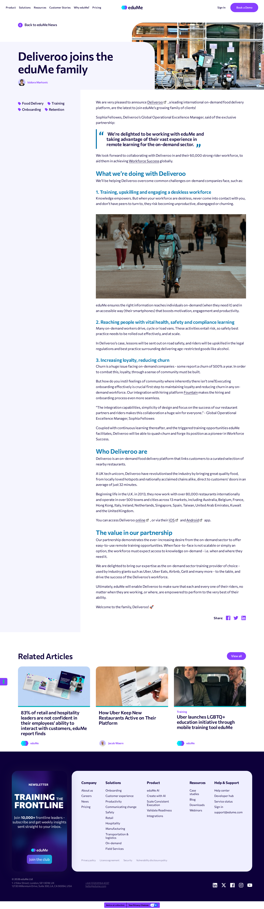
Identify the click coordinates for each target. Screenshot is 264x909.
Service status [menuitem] (223, 801)
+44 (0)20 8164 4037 (97, 882)
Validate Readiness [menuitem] (159, 810)
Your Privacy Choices (139, 905)
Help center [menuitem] (222, 790)
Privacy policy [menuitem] (88, 860)
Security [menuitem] (127, 860)
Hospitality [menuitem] (113, 823)
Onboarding (31, 109)
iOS (172, 520)
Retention (56, 109)
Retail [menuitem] (109, 817)
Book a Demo (244, 7)
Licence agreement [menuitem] (109, 860)
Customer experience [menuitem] (120, 795)
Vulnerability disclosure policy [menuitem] (151, 860)
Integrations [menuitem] (155, 816)
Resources (40, 7)
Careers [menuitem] (86, 795)
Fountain (191, 392)
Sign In (221, 7)
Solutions (25, 7)
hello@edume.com (95, 886)
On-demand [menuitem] (114, 843)
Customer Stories (60, 7)
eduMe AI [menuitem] (153, 790)
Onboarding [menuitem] (114, 790)
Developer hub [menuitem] (224, 795)
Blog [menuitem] (193, 799)
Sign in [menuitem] (218, 806)
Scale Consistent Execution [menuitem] (158, 803)
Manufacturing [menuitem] (115, 828)
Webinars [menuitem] (196, 810)
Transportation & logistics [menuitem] (117, 835)
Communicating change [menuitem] (121, 806)
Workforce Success (144, 161)
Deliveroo (155, 102)
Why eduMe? (81, 7)
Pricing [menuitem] (85, 806)
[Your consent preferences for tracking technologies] (3, 681)
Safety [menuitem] (110, 812)
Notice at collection (115, 905)
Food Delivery (33, 103)
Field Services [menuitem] (115, 848)
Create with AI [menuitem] (156, 795)
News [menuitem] (85, 801)
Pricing (96, 7)
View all (236, 656)
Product (11, 7)
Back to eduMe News (41, 25)
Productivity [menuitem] (114, 801)
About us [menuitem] (87, 790)
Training (58, 103)
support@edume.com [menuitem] (228, 812)
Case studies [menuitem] (194, 792)
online (140, 520)
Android (192, 520)
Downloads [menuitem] (197, 805)
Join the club (39, 859)
